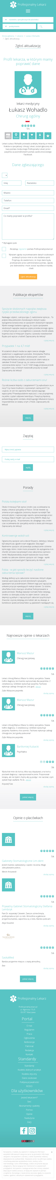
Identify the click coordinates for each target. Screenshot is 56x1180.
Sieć (29, 1101)
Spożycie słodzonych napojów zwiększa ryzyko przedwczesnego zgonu (24, 310)
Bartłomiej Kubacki (28, 746)
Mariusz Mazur (25, 653)
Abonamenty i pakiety (29, 1105)
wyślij (28, 467)
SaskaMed (8, 957)
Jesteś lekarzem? (29, 1097)
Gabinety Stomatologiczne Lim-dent (22, 861)
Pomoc (29, 1109)
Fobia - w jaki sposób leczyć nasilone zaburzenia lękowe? (22, 571)
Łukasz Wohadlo (33, 36)
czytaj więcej (49, 340)
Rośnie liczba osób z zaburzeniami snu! (24, 380)
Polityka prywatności (29, 1082)
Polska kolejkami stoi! (14, 501)
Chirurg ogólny (28, 115)
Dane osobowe (29, 1077)
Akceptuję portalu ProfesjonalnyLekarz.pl (31, 249)
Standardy (29, 1065)
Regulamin (29, 1029)
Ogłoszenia (29, 1037)
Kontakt (29, 1054)
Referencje (29, 1042)
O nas (29, 1025)
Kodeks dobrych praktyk (29, 1069)
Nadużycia (29, 1117)
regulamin (23, 249)
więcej (28, 418)
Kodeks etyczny (29, 1073)
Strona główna (8, 36)
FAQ (29, 1122)
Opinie (29, 1113)
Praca (29, 1033)
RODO (29, 1086)
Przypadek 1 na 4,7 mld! (16, 346)
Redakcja (29, 1050)
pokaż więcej (28, 797)
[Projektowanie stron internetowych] (28, 1138)
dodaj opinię (48, 693)
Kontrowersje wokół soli (15, 535)
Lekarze (20, 36)
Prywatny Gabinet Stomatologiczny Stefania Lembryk (27, 907)
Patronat (29, 1046)
